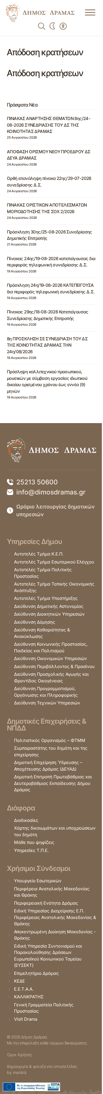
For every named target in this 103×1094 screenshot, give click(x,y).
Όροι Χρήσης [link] (19, 1054)
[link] (40, 12)
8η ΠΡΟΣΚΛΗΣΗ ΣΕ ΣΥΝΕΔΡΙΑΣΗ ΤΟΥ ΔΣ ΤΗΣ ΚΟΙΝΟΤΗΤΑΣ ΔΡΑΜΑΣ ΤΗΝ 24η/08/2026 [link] (47, 345)
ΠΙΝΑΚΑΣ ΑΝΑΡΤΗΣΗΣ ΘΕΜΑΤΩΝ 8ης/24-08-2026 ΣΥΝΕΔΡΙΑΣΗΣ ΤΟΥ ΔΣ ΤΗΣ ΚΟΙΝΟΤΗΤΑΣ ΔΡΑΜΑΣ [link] (48, 125)
